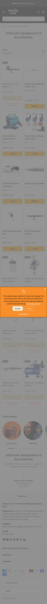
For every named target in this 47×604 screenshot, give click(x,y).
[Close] (45, 289)
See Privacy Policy (33, 304)
